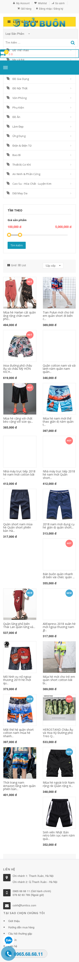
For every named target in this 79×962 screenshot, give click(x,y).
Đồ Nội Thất (19, 88)
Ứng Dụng (18, 136)
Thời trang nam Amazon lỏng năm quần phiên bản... (19, 785)
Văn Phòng (19, 98)
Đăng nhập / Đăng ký (51, 8)
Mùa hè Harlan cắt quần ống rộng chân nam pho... (19, 315)
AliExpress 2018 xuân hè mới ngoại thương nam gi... (59, 627)
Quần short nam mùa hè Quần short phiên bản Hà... (17, 527)
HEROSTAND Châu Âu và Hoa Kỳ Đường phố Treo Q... (58, 733)
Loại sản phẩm (15, 34)
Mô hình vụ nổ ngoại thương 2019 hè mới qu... (17, 680)
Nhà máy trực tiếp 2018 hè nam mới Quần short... (59, 474)
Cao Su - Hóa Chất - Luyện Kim (31, 183)
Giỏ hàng (26, 8)
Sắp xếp (51, 265)
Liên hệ (12, 946)
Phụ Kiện (18, 107)
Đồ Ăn (16, 117)
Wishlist (42, 3)
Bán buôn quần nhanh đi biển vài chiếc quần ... (59, 575)
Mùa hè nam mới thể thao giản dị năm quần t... (58, 421)
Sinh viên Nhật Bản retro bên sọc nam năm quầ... (59, 835)
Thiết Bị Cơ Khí (21, 164)
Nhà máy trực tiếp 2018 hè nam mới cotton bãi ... (19, 474)
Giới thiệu (14, 921)
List (24, 265)
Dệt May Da (19, 193)
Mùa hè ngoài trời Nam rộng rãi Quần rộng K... (59, 784)
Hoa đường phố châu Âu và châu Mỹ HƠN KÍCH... (17, 368)
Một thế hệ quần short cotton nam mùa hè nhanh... (18, 733)
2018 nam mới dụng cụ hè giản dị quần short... (59, 525)
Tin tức (12, 940)
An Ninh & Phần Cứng (26, 174)
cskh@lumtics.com (24, 905)
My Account (22, 3)
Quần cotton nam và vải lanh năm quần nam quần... (59, 368)
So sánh (60, 3)
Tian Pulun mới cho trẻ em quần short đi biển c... (58, 315)
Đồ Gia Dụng (20, 79)
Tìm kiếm (17, 245)
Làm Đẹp (18, 126)
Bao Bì (16, 155)
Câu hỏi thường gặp (20, 933)
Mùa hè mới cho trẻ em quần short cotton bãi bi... (59, 680)
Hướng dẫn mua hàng (21, 927)
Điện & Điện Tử (22, 145)
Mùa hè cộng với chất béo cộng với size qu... (18, 419)
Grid (13, 265)
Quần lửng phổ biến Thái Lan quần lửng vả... (19, 625)
